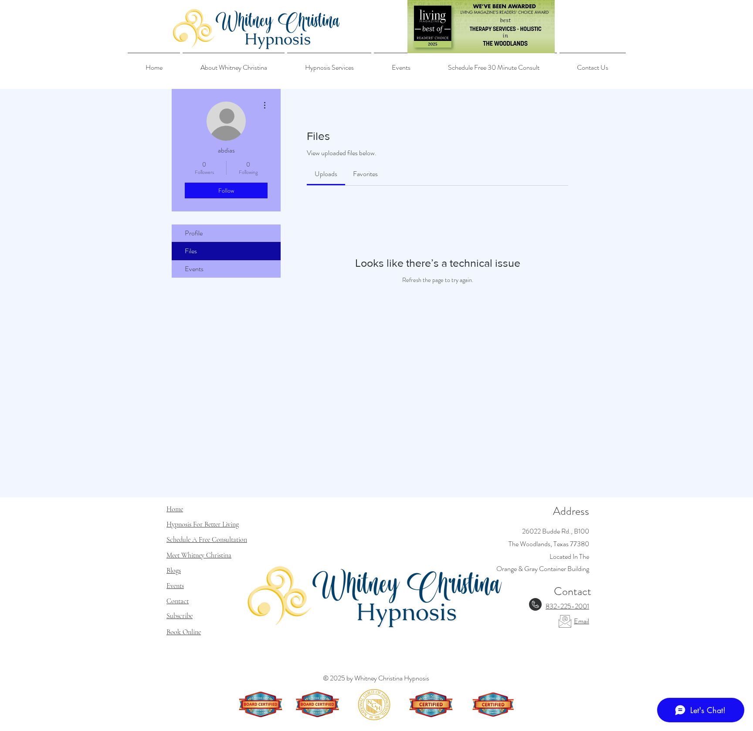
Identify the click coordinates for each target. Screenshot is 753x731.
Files (191, 251)
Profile (194, 233)
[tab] (326, 174)
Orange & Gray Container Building (542, 569)
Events (194, 269)
